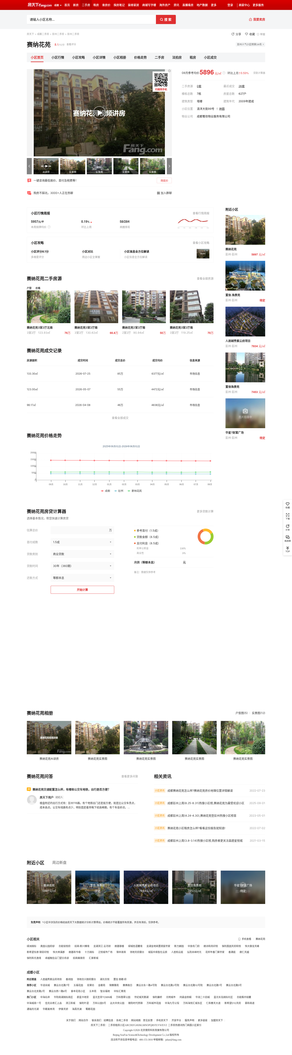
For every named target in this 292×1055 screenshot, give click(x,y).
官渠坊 (90, 985)
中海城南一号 (34, 1003)
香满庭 (232, 952)
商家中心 (244, 5)
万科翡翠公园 (123, 997)
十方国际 (89, 952)
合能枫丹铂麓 (244, 997)
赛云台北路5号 (234, 985)
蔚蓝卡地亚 (83, 997)
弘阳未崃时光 (194, 952)
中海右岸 (45, 997)
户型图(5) (242, 713)
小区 (122, 1025)
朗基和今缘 (75, 952)
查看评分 (71, 44)
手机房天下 (162, 1020)
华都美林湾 (49, 1009)
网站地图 (136, 1020)
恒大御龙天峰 (252, 946)
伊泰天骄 (63, 1009)
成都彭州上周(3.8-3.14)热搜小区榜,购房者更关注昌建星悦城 (205, 840)
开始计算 (82, 589)
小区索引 (196, 1025)
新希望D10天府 (232, 1003)
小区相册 (119, 57)
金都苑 (101, 985)
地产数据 (202, 5)
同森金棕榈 (185, 997)
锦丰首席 (121, 952)
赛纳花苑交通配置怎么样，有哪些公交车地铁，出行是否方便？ (71, 789)
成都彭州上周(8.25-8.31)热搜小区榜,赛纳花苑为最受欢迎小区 (205, 803)
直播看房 (187, 5)
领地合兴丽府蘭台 (86, 979)
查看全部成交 (120, 417)
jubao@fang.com (173, 1039)
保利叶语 (84, 1003)
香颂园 (69, 979)
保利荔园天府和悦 (231, 946)
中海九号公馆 (172, 1003)
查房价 (106, 5)
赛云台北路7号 (62, 985)
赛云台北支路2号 (36, 991)
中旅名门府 (194, 946)
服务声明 (189, 1020)
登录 (230, 5)
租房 (96, 5)
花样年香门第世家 (214, 952)
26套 (242, 86)
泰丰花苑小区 (78, 991)
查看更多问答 (129, 776)
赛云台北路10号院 (193, 985)
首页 (67, 5)
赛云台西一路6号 (58, 991)
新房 (76, 5)
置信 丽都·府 (120, 979)
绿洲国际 (31, 946)
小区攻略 (78, 57)
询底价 (164, 180)
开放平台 (177, 1020)
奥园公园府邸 (47, 946)
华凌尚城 (45, 985)
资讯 (176, 5)
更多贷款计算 (205, 511)
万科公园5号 (99, 1003)
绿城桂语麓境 (135, 946)
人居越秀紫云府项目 (51, 979)
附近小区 (35, 862)
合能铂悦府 (65, 946)
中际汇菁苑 (120, 991)
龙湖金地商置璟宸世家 (158, 946)
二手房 (86, 5)
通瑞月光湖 (33, 1009)
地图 (222, 108)
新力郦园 (179, 946)
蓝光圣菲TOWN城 (102, 997)
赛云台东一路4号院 (146, 985)
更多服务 (258, 5)
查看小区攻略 (201, 242)
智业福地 (105, 991)
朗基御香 (119, 946)
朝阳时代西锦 (135, 1003)
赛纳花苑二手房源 (44, 278)
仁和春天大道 (213, 1003)
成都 (56, 5)
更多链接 (202, 1020)
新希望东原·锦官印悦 (38, 952)
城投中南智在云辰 (157, 952)
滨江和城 (70, 1003)
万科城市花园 (154, 1003)
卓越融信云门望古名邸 (57, 958)
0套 (199, 86)
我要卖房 (259, 19)
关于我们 (71, 1020)
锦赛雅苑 (114, 985)
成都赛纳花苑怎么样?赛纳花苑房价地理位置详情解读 (200, 790)
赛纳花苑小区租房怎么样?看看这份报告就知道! (196, 828)
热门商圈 (187, 1025)
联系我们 (96, 1020)
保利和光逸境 (34, 958)
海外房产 (164, 5)
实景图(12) (258, 713)
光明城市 (171, 997)
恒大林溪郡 (59, 952)
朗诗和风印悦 (211, 946)
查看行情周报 (201, 213)
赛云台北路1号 (214, 985)
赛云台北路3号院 (170, 985)
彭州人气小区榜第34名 (249, 44)
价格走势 (140, 57)
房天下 (30, 34)
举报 (262, 34)
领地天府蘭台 (137, 952)
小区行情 (57, 57)
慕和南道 (249, 1003)
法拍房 (177, 57)
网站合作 (83, 1020)
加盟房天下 (217, 1020)
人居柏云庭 (177, 952)
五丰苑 (92, 991)
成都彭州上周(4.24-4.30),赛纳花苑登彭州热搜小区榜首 (201, 815)
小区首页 (37, 57)
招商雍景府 (79, 958)
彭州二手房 (58, 34)
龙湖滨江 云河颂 (102, 946)
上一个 (29, 166)
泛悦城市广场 (105, 952)
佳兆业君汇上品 (53, 1003)
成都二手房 (43, 34)
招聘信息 (108, 1020)
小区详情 (99, 57)
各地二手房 (122, 1020)
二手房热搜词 (175, 1025)
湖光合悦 (104, 979)
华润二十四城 (202, 997)
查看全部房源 (205, 278)
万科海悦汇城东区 (192, 1003)
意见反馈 (148, 1020)
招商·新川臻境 (81, 946)
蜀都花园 (90, 1009)
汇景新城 (93, 958)
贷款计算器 (259, 72)
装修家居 (133, 5)
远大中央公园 (117, 1003)
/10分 (60, 44)
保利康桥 (157, 997)
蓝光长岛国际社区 (223, 997)
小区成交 (210, 57)
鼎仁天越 (244, 952)
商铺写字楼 (149, 5)
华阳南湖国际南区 (63, 997)
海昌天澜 (77, 1009)
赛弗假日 (127, 985)
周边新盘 (59, 862)
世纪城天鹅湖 (141, 997)
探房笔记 (119, 5)
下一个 (169, 166)
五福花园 (78, 985)
